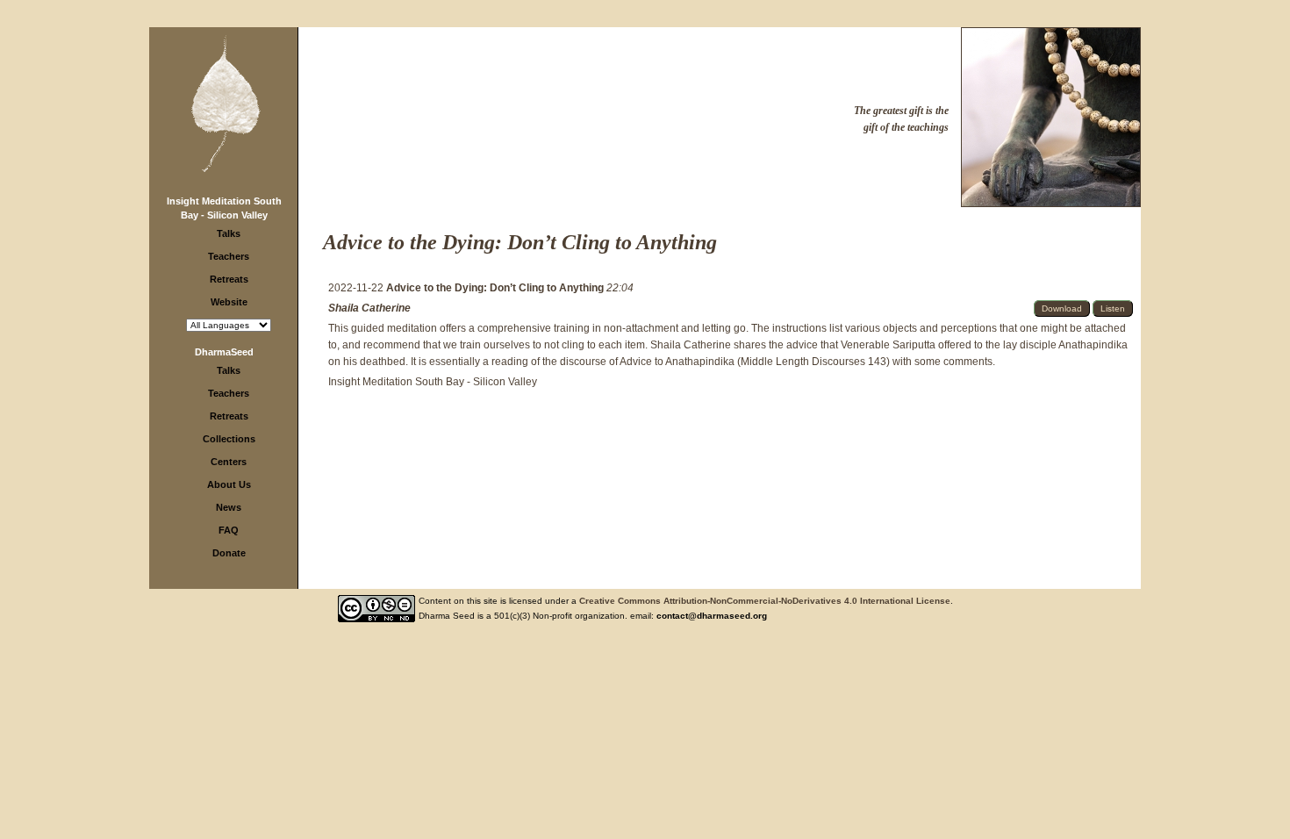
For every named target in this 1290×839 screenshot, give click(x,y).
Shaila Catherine (369, 308)
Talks (228, 233)
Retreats (229, 279)
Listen (1112, 308)
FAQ (229, 530)
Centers (229, 461)
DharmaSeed (224, 352)
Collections (229, 439)
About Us (229, 484)
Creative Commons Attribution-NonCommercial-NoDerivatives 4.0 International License (764, 601)
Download (1062, 308)
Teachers (228, 256)
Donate (229, 553)
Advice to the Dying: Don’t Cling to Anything (496, 288)
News (228, 507)
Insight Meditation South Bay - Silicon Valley (432, 382)
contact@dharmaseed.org (711, 615)
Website (229, 302)
